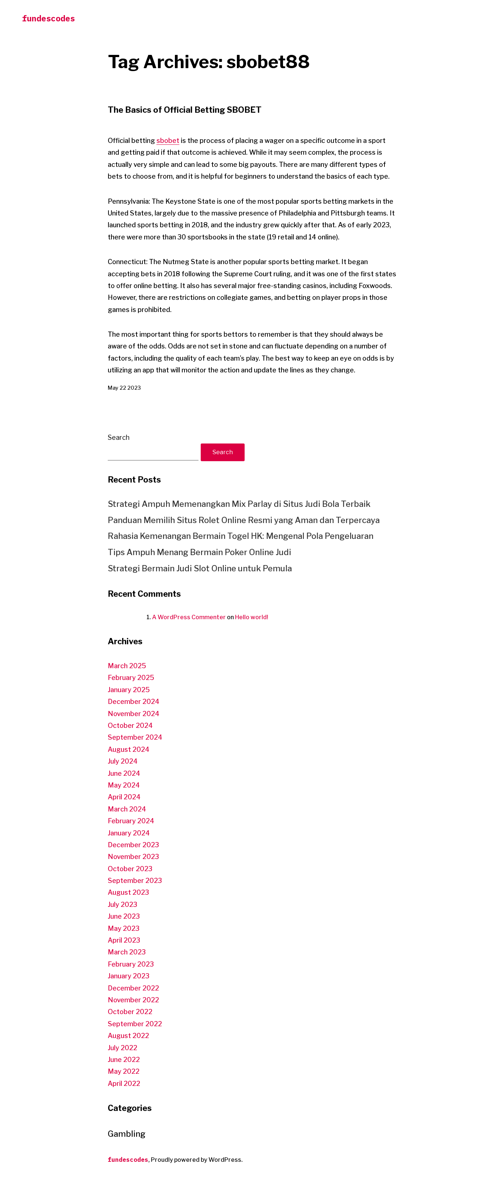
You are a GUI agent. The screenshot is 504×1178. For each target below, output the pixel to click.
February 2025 (131, 677)
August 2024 (128, 749)
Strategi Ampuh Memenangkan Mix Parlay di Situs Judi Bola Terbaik (239, 504)
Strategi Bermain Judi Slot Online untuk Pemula (200, 568)
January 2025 (129, 690)
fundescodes (48, 18)
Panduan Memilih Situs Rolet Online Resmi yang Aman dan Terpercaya (244, 520)
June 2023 (124, 916)
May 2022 (123, 1071)
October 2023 (130, 869)
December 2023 (133, 845)
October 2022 (130, 1012)
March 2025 (127, 666)
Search (119, 437)
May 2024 (124, 785)
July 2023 (122, 904)
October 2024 (130, 725)
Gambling (126, 1134)
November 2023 (133, 856)
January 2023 (128, 976)
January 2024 (129, 833)
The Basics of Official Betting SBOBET (185, 110)
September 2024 (135, 737)
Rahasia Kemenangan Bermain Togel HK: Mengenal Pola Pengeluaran (240, 536)
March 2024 (127, 809)
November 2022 (133, 1000)
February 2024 (131, 821)
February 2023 (131, 964)
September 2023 (135, 880)
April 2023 (124, 940)
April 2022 (124, 1083)
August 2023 (128, 892)
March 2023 (127, 952)
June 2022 (124, 1059)
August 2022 (128, 1035)
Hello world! (251, 617)
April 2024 (124, 797)
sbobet (167, 140)
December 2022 (133, 988)
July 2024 (123, 761)
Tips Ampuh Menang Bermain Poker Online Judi (199, 552)
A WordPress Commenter (189, 617)
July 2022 (122, 1048)
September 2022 (135, 1024)
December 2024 (133, 701)
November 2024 (133, 714)
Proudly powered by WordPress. (197, 1159)
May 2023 (123, 928)
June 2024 (124, 773)
